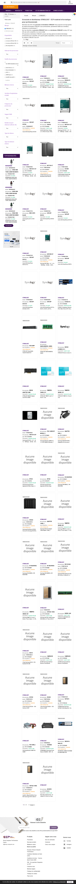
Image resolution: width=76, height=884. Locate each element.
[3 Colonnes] (24, 42)
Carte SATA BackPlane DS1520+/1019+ (28, 308)
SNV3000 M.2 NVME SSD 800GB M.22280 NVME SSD (65, 751)
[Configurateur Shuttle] (11, 239)
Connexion (47, 842)
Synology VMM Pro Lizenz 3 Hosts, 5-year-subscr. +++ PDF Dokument (65, 529)
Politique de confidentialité (33, 871)
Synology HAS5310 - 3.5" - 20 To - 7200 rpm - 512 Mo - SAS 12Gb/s (47, 86)
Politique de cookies (32, 873)
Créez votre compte (50, 844)
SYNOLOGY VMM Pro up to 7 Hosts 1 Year (46, 396)
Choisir (67, 43)
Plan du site (30, 876)
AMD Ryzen (9, 74)
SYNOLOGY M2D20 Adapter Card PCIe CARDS (29, 396)
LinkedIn (69, 848)
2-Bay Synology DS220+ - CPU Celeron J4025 (47, 707)
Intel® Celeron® (10, 77)
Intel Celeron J (10, 67)
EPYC (8, 72)
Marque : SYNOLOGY (11, 23)
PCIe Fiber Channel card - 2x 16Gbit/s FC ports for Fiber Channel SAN (46, 795)
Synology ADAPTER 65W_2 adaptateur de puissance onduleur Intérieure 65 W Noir (64, 441)
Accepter (70, 882)
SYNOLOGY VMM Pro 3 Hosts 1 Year (65, 396)
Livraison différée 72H (12, 40)
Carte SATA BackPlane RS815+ (65, 264)
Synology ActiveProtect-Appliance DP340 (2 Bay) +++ (29, 485)
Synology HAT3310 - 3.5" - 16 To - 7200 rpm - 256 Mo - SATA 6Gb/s (30, 175)
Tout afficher (8, 225)
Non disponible (10, 45)
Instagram (69, 844)
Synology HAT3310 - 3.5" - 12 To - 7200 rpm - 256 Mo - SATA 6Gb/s (65, 131)
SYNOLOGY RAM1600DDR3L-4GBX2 (46, 352)
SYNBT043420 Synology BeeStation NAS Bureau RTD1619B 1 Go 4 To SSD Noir (47, 175)
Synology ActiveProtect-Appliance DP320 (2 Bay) (45, 485)
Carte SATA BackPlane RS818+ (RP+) (47, 219)
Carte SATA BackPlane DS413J (29, 87)
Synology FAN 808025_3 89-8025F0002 (29, 574)
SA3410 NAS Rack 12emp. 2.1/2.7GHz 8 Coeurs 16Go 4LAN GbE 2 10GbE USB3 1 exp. (47, 131)
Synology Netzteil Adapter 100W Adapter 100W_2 (46, 529)
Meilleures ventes (31, 844)
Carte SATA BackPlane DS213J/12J (28, 263)
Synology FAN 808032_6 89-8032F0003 (46, 574)
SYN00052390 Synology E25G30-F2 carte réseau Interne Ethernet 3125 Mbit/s (65, 86)
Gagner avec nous (50, 836)
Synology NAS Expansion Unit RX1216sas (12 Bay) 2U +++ (64, 574)
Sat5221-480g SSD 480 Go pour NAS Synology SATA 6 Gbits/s (30, 796)
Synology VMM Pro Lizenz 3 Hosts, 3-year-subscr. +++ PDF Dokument (30, 618)
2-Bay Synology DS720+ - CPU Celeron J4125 (29, 707)
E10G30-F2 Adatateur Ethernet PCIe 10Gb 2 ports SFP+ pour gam (64, 308)
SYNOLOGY (10, 28)
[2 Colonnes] (27, 42)
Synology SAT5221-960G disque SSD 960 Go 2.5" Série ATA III (47, 618)
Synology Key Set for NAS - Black (29, 219)
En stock (9, 38)
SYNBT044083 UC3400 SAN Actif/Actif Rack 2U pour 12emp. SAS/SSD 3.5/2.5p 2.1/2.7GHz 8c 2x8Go (64, 175)
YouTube (69, 841)
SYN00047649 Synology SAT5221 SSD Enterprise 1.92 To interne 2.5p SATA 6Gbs (64, 707)
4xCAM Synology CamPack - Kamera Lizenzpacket (64, 662)
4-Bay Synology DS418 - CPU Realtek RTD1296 (29, 663)
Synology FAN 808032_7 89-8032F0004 (64, 485)
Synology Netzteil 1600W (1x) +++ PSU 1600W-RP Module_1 (47, 441)
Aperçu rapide (35, 58)
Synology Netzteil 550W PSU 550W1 (29, 751)
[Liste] (31, 42)
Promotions (30, 839)
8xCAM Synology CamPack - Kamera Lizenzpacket (46, 662)
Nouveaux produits (31, 842)
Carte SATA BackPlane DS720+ (29, 131)
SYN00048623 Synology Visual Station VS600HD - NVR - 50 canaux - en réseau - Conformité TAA (47, 751)
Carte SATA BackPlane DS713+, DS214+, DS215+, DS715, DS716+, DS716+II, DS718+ (47, 308)
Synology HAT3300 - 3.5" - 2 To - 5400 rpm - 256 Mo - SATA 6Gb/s (47, 264)
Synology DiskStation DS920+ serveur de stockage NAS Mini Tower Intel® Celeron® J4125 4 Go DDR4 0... (30, 530)
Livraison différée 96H (12, 43)
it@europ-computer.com (8, 844)
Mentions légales (31, 869)
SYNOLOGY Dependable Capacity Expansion (28, 352)
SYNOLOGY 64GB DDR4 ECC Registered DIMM (64, 617)
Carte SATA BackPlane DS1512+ (65, 219)
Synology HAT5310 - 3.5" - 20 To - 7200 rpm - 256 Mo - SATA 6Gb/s (30, 441)
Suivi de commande (50, 839)
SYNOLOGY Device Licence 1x (64, 352)
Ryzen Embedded (11, 70)
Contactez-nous (31, 866)
